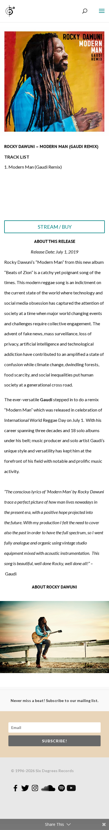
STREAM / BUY (55, 227)
